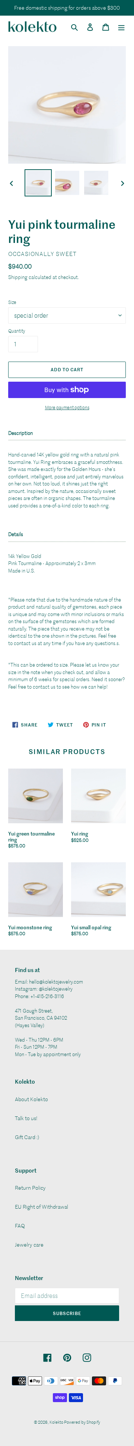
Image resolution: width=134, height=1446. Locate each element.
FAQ (20, 1225)
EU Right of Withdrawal (41, 1206)
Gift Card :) (27, 1137)
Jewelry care (29, 1244)
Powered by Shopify (82, 1422)
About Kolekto (31, 1099)
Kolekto (57, 1422)
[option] (37, 182)
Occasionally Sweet (42, 253)
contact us (25, 643)
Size (12, 302)
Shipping (18, 276)
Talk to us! (26, 1118)
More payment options (67, 407)
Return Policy (30, 1187)
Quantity (16, 330)
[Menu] (121, 26)
